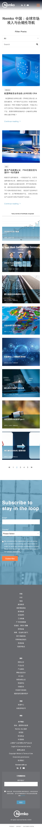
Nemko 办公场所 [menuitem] (21, 729)
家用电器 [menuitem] (21, 611)
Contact (18, 826)
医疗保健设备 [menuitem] (21, 636)
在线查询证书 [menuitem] (21, 708)
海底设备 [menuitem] (21, 643)
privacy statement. (14, 551)
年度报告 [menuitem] (21, 739)
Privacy (11, 826)
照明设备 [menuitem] (21, 629)
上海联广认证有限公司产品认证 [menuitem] (21, 743)
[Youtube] (28, 5)
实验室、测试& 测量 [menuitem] (21, 625)
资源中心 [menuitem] (21, 705)
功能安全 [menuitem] (21, 686)
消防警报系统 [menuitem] (21, 608)
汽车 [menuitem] (21, 597)
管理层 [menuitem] (21, 732)
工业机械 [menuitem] (21, 618)
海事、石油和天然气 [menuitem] (21, 632)
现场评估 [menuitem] (21, 683)
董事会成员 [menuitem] (21, 750)
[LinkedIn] (22, 5)
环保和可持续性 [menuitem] (21, 690)
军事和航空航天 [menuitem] (21, 639)
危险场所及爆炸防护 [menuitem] (21, 693)
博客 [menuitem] (21, 716)
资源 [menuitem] (21, 701)
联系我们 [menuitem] (21, 760)
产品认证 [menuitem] (21, 665)
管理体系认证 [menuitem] (21, 679)
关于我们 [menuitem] (21, 722)
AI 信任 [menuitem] (20, 676)
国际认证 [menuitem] (21, 662)
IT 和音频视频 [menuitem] (21, 622)
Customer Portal (28, 826)
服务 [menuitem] (21, 658)
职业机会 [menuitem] (21, 736)
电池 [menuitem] (21, 601)
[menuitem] (21, 653)
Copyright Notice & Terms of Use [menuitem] (21, 753)
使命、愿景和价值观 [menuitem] (21, 725)
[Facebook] (24, 5)
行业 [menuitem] (21, 594)
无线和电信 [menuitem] (21, 646)
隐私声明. (23, 795)
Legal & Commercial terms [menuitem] (21, 746)
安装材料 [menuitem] (21, 615)
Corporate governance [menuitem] (21, 757)
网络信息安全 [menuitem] (21, 672)
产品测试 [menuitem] (21, 669)
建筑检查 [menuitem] (21, 604)
